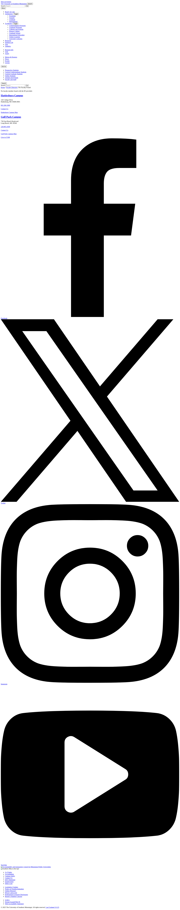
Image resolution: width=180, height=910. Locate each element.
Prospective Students (12, 70)
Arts (6, 44)
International (13, 21)
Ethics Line (8, 883)
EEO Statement (10, 880)
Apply (7, 53)
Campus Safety (10, 876)
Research (8, 41)
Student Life (9, 42)
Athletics (8, 46)
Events (7, 61)
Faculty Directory (12, 87)
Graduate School (14, 33)
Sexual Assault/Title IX (12, 902)
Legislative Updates (11, 887)
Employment (9, 882)
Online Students (10, 76)
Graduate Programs (15, 27)
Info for (4, 66)
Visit (6, 52)
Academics (8, 23)
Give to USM (5, 137)
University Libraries (15, 39)
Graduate (12, 20)
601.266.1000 (5, 105)
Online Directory (10, 891)
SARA (7, 900)
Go (27, 6)
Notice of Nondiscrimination (14, 889)
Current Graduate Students (13, 74)
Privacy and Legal (11, 893)
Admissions (9, 14)
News (7, 59)
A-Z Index (8, 872)
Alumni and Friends (11, 78)
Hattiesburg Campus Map (9, 112)
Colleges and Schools (16, 29)
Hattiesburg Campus (12, 95)
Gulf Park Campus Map (9, 134)
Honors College (14, 31)
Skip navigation (6, 2)
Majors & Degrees (11, 57)
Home (3, 87)
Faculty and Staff (10, 79)
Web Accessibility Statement (14, 904)
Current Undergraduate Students (15, 72)
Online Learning (14, 37)
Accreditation (9, 874)
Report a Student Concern (13, 896)
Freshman (12, 16)
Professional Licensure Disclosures (16, 894)
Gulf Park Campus (11, 116)
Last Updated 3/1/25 (52, 907)
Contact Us (4, 109)
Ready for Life (10, 12)
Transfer (12, 18)
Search (4, 83)
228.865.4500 (5, 127)
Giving (7, 63)
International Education (16, 35)
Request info (9, 50)
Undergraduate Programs (17, 26)
